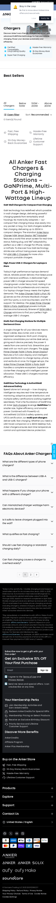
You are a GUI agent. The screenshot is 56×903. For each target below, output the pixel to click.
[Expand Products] (52, 788)
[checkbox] (6, 676)
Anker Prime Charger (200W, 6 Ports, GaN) (24, 364)
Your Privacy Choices (11, 894)
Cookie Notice (40, 894)
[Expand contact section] (52, 813)
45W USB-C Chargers (17, 254)
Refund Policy (23, 890)
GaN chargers (20, 405)
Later (34, 18)
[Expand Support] (52, 805)
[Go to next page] (36, 574)
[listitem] (4, 833)
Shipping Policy (8, 890)
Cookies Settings (9, 897)
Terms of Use (29, 676)
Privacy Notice (16, 679)
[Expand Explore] (52, 796)
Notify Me (45, 18)
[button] (28, 463)
